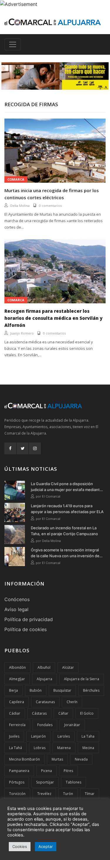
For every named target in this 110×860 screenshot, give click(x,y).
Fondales (45, 724)
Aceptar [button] (45, 846)
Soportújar (45, 782)
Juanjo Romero (22, 333)
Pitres (68, 770)
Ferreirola (17, 724)
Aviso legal (16, 609)
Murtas (57, 759)
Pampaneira (19, 770)
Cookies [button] (19, 846)
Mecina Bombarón (24, 759)
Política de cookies (25, 629)
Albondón (17, 667)
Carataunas (45, 701)
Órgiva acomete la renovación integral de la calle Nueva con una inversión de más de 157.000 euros (65, 553)
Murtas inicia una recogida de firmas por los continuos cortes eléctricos (51, 193)
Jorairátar (72, 724)
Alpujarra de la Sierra (81, 678)
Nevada (81, 759)
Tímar (89, 793)
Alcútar (68, 667)
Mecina (88, 747)
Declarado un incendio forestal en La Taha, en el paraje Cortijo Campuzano (64, 530)
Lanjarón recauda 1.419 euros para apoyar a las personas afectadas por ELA (67, 508)
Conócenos (17, 599)
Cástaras (39, 713)
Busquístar (62, 690)
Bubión (36, 690)
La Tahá (15, 747)
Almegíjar (17, 678)
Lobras (39, 747)
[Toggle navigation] (12, 44)
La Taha (88, 736)
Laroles (63, 736)
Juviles (14, 736)
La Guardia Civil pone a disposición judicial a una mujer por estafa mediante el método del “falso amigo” (66, 487)
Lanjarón (38, 736)
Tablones (73, 782)
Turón (68, 793)
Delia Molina (20, 205)
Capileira (16, 701)
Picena (46, 770)
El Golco (87, 713)
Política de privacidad (28, 619)
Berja (13, 690)
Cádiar (14, 713)
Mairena (64, 747)
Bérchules (91, 690)
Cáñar (63, 713)
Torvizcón (17, 793)
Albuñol (44, 667)
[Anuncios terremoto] (55, 76)
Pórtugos (16, 782)
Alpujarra (44, 678)
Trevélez (44, 793)
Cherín (72, 701)
